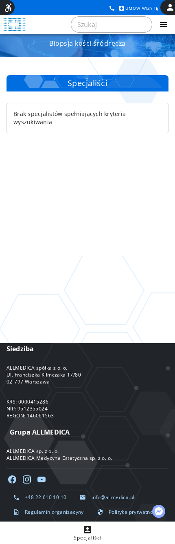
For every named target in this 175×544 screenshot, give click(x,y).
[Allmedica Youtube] (41, 479)
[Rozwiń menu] (163, 24)
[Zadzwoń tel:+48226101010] (112, 8)
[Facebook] (12, 479)
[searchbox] (111, 24)
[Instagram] (27, 479)
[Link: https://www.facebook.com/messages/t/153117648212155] (158, 511)
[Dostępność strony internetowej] (8, 8)
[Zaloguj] (170, 7)
